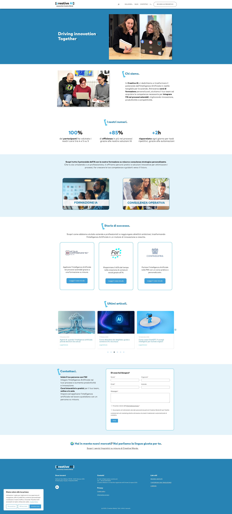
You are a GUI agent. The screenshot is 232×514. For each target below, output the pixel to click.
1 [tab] (108, 352)
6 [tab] (124, 352)
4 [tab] (117, 352)
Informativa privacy (103, 495)
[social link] (57, 487)
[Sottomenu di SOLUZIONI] (132, 4)
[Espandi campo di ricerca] (118, 4)
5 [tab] (120, 352)
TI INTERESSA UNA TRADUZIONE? (161, 482)
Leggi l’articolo (64, 345)
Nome (113, 377)
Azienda (143, 384)
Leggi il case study (77, 281)
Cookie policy (101, 491)
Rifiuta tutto (23, 506)
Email (113, 384)
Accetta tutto (35, 506)
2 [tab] (111, 352)
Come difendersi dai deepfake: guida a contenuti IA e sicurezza (76, 322)
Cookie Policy (34, 502)
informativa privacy (132, 406)
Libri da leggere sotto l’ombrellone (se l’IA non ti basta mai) (155, 322)
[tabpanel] (76, 330)
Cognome (144, 377)
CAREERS (153, 486)
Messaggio (114, 391)
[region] (24, 499)
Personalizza (11, 506)
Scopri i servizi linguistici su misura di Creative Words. (112, 448)
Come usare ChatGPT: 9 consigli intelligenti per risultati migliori (115, 322)
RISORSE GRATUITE (156, 479)
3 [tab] (114, 352)
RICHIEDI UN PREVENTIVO (165, 4)
